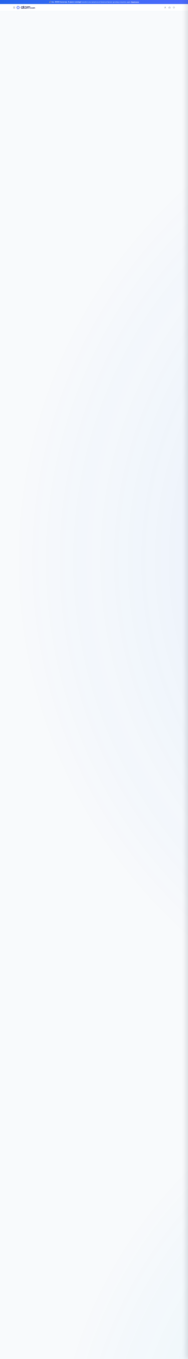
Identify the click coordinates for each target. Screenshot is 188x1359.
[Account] (165, 7)
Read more (135, 2)
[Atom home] (25, 7)
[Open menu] (14, 7)
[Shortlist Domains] (174, 7)
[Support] (169, 7)
